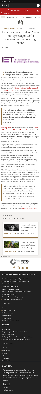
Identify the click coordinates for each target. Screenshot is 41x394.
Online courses (6, 318)
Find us (4, 353)
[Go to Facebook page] (14, 268)
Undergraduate (10, 233)
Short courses (6, 315)
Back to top (5, 256)
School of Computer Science (11, 289)
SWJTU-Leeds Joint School (10, 321)
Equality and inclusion (8, 310)
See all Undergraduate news (13, 218)
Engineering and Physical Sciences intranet (15, 332)
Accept (6, 384)
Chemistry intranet (8, 334)
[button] (38, 11)
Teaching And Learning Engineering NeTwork (16, 339)
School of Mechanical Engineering (12, 297)
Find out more (8, 390)
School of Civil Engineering (10, 286)
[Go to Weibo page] (22, 268)
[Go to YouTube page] (27, 268)
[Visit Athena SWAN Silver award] (15, 262)
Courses (4, 308)
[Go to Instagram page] (18, 268)
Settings (5, 387)
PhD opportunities (7, 313)
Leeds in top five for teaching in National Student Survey (28, 245)
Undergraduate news (11, 28)
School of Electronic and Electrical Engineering (19, 129)
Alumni (4, 348)
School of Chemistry (8, 284)
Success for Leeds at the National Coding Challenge (28, 227)
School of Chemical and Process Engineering (15, 281)
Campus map (6, 350)
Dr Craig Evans (6, 128)
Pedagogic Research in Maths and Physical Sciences (17, 337)
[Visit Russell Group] (26, 262)
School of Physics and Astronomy (12, 299)
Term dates (5, 358)
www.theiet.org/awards (29, 208)
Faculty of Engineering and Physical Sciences (15, 279)
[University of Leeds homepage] (38, 5)
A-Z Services (6, 329)
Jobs (3, 355)
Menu (6, 5)
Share (6, 47)
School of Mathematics (9, 294)
